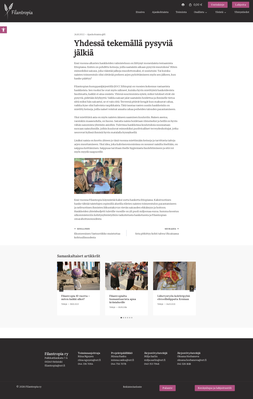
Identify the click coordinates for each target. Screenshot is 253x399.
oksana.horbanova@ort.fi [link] (192, 360)
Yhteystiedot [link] (241, 12)
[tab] (121, 317)
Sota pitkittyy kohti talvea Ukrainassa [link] (157, 231)
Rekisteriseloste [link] (132, 386)
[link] (3, 29)
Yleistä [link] (219, 12)
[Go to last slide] (61, 288)
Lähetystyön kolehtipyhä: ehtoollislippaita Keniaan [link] (173, 297)
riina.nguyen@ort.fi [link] (89, 360)
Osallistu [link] (199, 12)
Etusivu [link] (140, 12)
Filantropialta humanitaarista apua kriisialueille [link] (122, 299)
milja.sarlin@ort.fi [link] (155, 360)
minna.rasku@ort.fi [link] (122, 360)
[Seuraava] (192, 288)
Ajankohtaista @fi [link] (96, 34)
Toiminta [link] (181, 12)
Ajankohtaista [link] (160, 12)
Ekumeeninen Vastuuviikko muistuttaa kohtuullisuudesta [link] (97, 233)
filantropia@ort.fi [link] (55, 365)
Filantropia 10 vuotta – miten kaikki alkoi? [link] (75, 297)
